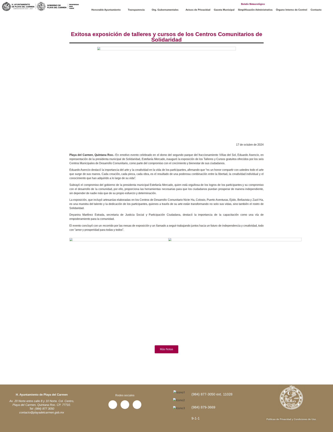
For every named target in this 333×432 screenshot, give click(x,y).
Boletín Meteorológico (253, 4)
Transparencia (136, 9)
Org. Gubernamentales (165, 9)
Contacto (316, 9)
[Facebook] (112, 404)
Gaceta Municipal (224, 9)
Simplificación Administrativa (255, 9)
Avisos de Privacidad (198, 9)
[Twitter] (125, 404)
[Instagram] (137, 404)
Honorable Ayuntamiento (106, 9)
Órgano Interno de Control (291, 9)
